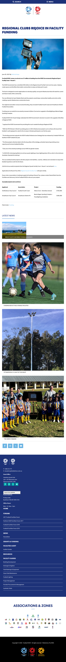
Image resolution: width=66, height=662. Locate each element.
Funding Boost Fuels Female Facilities (16, 305)
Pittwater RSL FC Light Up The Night (15, 372)
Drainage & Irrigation (9, 566)
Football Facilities (33, 10)
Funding (11, 205)
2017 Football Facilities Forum (11, 517)
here (55, 166)
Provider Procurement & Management (13, 584)
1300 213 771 (8, 469)
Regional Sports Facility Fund (29, 171)
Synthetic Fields (7, 588)
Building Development (9, 562)
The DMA (51, 643)
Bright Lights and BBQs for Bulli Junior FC (19, 237)
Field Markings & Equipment (11, 569)
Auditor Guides (7, 549)
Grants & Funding (11, 542)
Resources (7, 554)
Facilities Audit (9, 546)
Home (5, 508)
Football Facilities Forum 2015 (11, 528)
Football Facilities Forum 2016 (11, 524)
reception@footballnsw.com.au (13, 471)
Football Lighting (8, 577)
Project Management (9, 581)
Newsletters (6, 537)
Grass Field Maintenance (10, 573)
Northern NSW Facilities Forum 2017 (13, 521)
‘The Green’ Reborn (10, 439)
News (5, 533)
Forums (6, 513)
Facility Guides (9, 558)
